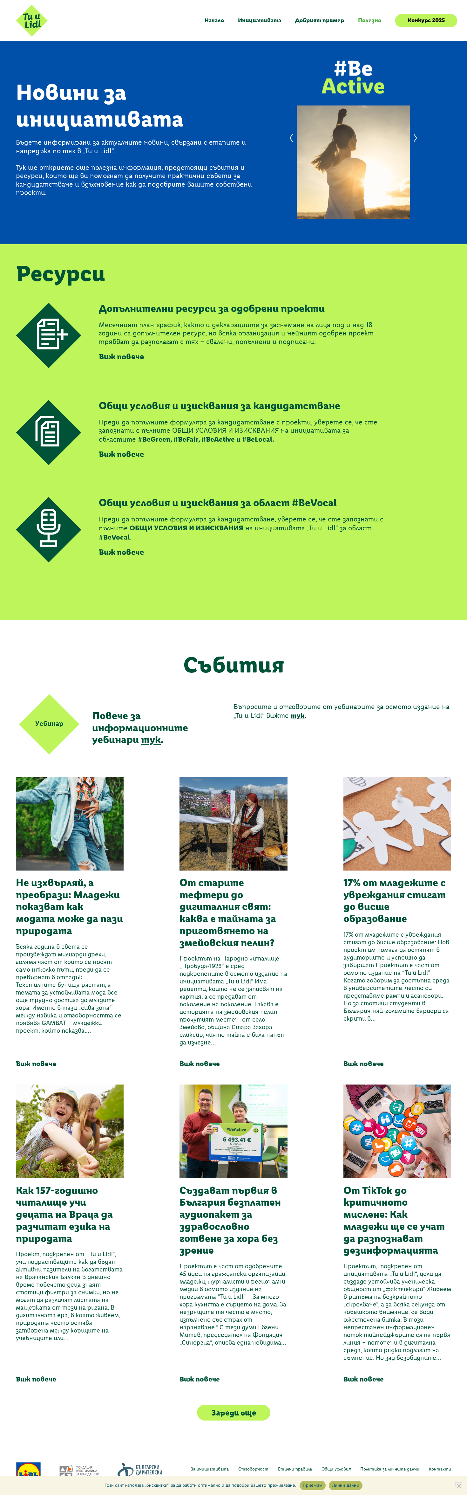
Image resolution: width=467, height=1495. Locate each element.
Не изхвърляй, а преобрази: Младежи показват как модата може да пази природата (69, 907)
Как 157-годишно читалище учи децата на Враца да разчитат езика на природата (64, 1214)
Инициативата (259, 20)
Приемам (312, 1485)
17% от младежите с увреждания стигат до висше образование (394, 901)
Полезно (369, 20)
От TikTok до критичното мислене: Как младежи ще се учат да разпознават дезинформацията (394, 1220)
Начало (214, 20)
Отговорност (253, 1469)
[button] (291, 138)
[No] (458, 1484)
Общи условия (336, 1469)
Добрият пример (319, 20)
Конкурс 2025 (426, 20)
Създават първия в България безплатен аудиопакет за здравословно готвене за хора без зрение (230, 1220)
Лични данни (345, 1485)
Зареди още (233, 1412)
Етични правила (295, 1469)
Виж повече (36, 1063)
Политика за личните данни (389, 1469)
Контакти (440, 1469)
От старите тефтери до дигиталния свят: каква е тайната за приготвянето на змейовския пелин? (227, 913)
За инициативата (210, 1469)
